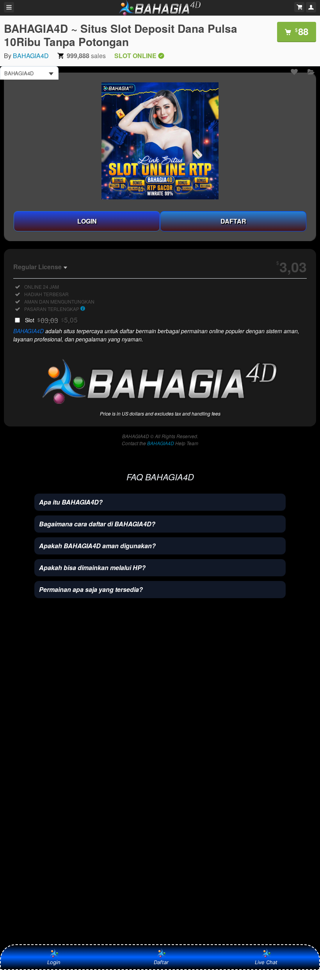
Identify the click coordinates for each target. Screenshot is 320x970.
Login (53, 962)
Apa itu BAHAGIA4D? (71, 501)
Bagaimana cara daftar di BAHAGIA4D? (97, 523)
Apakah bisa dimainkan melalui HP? (92, 567)
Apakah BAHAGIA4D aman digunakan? (97, 545)
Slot (51, 319)
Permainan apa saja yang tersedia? (91, 589)
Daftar (161, 962)
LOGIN (87, 221)
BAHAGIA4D (31, 55)
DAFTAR (233, 221)
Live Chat (266, 962)
